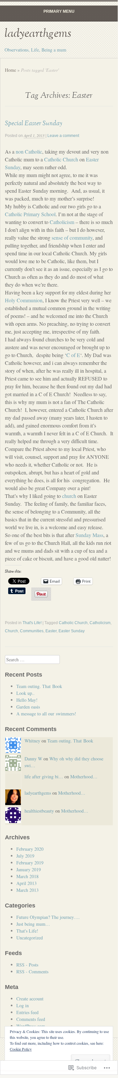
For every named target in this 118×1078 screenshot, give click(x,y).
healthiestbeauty (39, 811)
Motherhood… (83, 776)
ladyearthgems (38, 33)
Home (10, 70)
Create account (29, 999)
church (69, 495)
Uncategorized (29, 938)
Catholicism (62, 221)
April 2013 (26, 883)
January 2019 (28, 869)
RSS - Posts (27, 965)
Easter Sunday (72, 631)
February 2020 (29, 849)
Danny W (33, 759)
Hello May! (27, 700)
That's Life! (32, 623)
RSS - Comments (32, 971)
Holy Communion (23, 300)
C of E (73, 355)
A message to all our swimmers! (46, 714)
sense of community (72, 237)
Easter (51, 631)
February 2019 (29, 863)
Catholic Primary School (30, 214)
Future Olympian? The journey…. (48, 917)
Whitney (32, 741)
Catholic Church (61, 159)
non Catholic (29, 151)
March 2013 (27, 890)
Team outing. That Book (39, 686)
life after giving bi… (44, 776)
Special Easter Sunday (33, 123)
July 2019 (25, 856)
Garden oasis (28, 707)
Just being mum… (33, 924)
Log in (22, 1005)
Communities (31, 631)
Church (11, 631)
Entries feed (27, 1012)
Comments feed (30, 1019)
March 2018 (27, 876)
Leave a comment (63, 135)
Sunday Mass (89, 535)
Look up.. (25, 693)
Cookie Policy (21, 1049)
